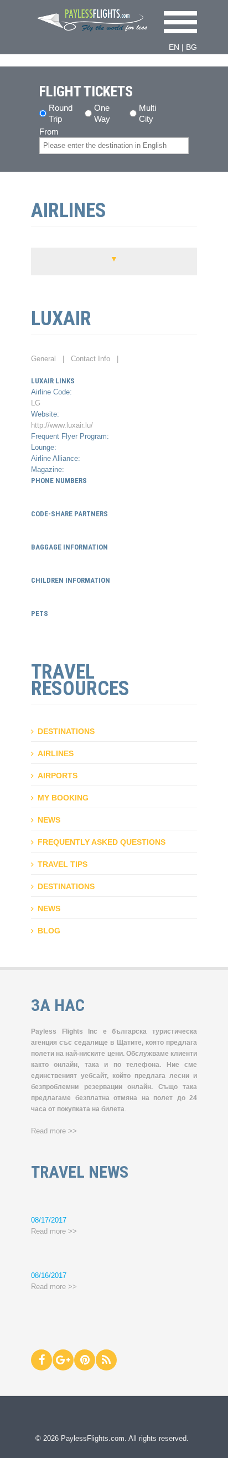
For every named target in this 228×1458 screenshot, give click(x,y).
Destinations (66, 731)
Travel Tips (62, 864)
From (49, 131)
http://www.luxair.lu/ (62, 425)
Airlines (56, 753)
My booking (63, 797)
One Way (102, 109)
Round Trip (60, 109)
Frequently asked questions (101, 842)
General (43, 359)
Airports (57, 775)
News (49, 819)
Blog (49, 930)
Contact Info (90, 359)
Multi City (147, 109)
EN (174, 47)
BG (191, 47)
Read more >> (54, 1131)
